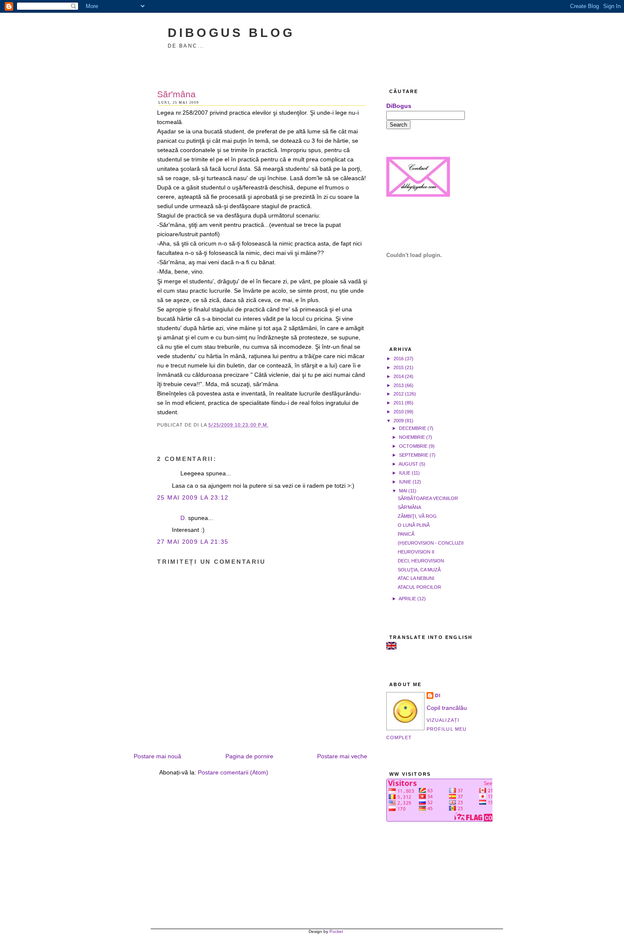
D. (183, 518)
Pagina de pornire (249, 756)
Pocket (336, 931)
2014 (399, 376)
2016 (399, 358)
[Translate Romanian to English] (391, 647)
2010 (399, 411)
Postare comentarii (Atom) (233, 772)
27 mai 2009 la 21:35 (193, 542)
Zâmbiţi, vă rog (417, 516)
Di (438, 695)
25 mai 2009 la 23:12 (193, 497)
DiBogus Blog (231, 32)
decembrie (412, 428)
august (408, 463)
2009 (399, 420)
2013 (399, 385)
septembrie (413, 455)
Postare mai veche (342, 756)
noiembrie (412, 437)
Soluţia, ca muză (419, 569)
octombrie (413, 446)
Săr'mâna (176, 94)
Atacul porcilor (419, 587)
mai (403, 490)
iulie (404, 472)
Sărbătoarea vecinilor (428, 498)
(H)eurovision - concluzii (431, 542)
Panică (406, 534)
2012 (399, 393)
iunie (405, 481)
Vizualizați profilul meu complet (426, 729)
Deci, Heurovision (421, 560)
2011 (399, 402)
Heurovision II (416, 551)
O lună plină (414, 525)
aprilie (407, 598)
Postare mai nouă (157, 756)
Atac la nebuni (416, 578)
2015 (399, 367)
